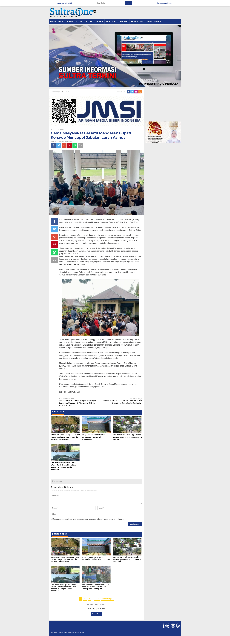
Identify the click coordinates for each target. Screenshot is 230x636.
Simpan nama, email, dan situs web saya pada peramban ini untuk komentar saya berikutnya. (88, 519)
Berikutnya (107, 599)
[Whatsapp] (74, 145)
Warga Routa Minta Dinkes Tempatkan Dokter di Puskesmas (93, 437)
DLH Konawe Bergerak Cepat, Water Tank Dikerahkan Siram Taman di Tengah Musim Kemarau (63, 588)
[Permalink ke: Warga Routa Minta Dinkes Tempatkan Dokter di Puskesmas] (96, 424)
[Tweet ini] (58, 145)
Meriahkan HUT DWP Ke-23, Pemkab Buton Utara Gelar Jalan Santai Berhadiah (122, 401)
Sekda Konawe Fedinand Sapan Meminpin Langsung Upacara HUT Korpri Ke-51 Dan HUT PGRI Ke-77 (77, 402)
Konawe (61, 141)
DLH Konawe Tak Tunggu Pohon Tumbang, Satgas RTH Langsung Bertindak (127, 437)
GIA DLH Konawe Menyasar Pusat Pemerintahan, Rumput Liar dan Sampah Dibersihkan (65, 437)
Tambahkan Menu (164, 3)
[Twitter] (132, 92)
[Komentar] (80, 145)
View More (96, 614)
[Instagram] (136, 92)
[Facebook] (128, 92)
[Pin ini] (69, 145)
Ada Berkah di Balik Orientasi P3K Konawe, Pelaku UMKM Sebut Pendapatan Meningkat (96, 587)
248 (97, 599)
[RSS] (140, 92)
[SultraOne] (73, 12)
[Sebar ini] (53, 145)
